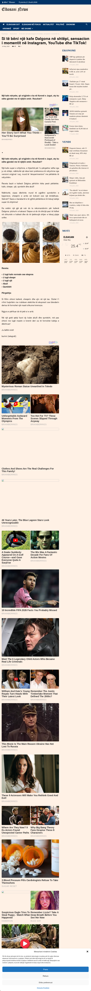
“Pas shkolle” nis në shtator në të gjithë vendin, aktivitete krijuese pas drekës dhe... (79, 192)
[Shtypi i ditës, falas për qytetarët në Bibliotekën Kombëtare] (65, 180)
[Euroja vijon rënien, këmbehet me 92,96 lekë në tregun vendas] (65, 128)
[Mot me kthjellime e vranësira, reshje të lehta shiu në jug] (65, 204)
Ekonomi (70, 24)
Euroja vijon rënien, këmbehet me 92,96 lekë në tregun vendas (78, 128)
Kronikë (7, 28)
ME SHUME (26, 28)
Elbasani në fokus (31, 24)
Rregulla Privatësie (43, 988)
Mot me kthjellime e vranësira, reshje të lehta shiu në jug (79, 205)
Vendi (66, 141)
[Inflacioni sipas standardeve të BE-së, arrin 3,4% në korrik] (65, 71)
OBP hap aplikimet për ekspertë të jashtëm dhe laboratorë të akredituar (77, 59)
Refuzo (45, 976)
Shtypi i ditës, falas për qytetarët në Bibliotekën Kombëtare (77, 180)
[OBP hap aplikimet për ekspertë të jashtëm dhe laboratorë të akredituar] (65, 59)
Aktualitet (48, 24)
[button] (87, 951)
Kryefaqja (5, 34)
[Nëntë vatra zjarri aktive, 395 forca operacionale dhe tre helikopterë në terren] (65, 217)
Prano (45, 969)
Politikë (60, 24)
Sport (16, 28)
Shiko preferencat (45, 982)
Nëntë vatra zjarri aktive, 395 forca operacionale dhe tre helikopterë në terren (79, 217)
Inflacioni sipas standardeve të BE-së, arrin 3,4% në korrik (78, 71)
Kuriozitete (13, 34)
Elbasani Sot (13, 24)
